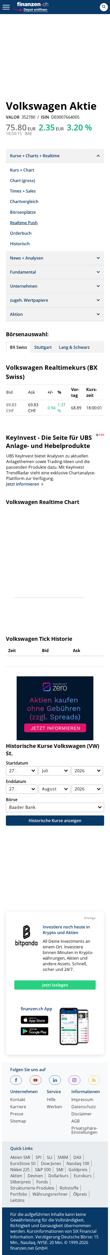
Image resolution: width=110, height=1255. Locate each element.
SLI (49, 1157)
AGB (75, 1121)
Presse (16, 1114)
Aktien (16, 1176)
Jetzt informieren (22, 484)
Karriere (18, 1107)
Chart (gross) (22, 180)
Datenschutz (83, 1107)
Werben (54, 1107)
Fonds (42, 1182)
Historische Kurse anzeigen (55, 820)
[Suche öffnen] (104, 7)
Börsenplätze (23, 212)
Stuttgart (43, 347)
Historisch (20, 243)
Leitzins (17, 1200)
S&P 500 (43, 1169)
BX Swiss (18, 347)
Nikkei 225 (20, 1169)
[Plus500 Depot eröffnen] (30, 9)
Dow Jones (51, 1163)
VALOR (12, 117)
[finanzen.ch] (32, 4)
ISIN (45, 117)
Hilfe (51, 1099)
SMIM (63, 1157)
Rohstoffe (69, 1188)
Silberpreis (20, 1182)
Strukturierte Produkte (32, 1188)
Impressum (82, 1099)
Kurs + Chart (22, 170)
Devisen (35, 1176)
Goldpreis (78, 1169)
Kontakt (17, 1099)
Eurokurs (83, 1176)
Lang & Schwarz (74, 347)
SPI (38, 1157)
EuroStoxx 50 (23, 1163)
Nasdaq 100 (78, 1163)
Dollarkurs (58, 1176)
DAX (77, 1157)
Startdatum (17, 763)
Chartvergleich (24, 201)
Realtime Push (24, 223)
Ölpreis (80, 1194)
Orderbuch (20, 233)
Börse (11, 799)
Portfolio (18, 1194)
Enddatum (16, 781)
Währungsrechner (50, 1194)
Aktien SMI (20, 1157)
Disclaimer (81, 1114)
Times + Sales (23, 191)
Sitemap (18, 1121)
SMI (59, 1169)
